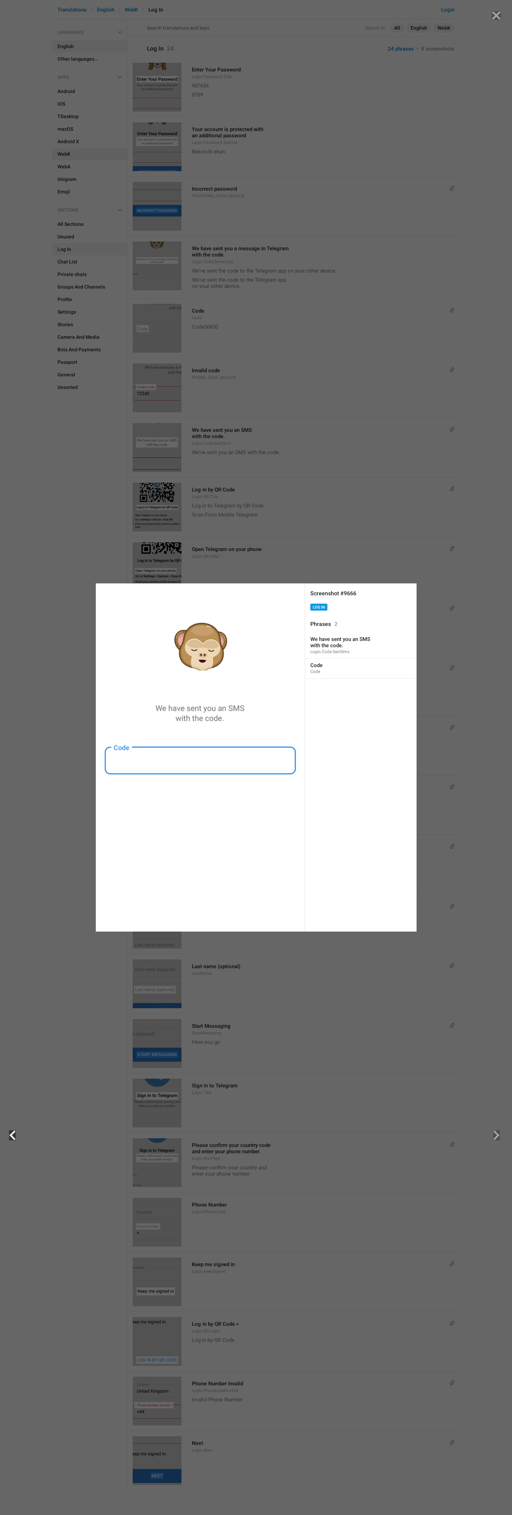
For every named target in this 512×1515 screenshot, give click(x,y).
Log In (319, 607)
